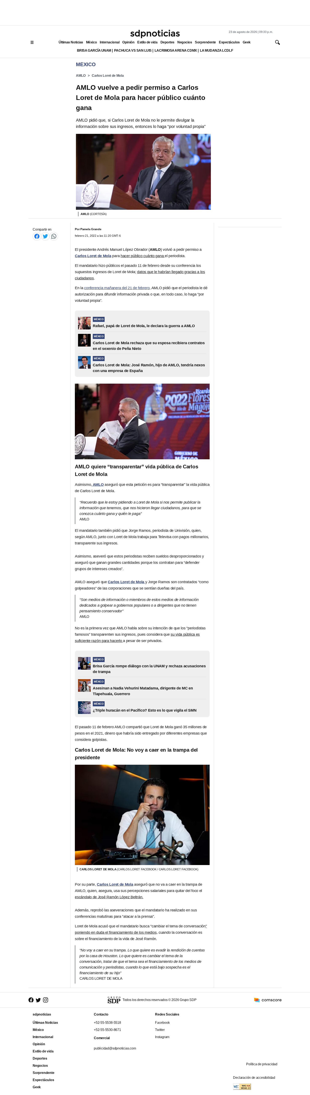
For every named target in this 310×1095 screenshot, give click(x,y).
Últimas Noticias (71, 42)
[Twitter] (45, 236)
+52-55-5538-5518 (107, 1022)
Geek (247, 42)
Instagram (162, 1037)
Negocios (184, 42)
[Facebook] (37, 236)
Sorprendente (205, 42)
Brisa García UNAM (94, 50)
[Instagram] (45, 999)
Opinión (128, 42)
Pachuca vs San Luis (133, 50)
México (91, 42)
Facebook (162, 1022)
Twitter (160, 1030)
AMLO (81, 75)
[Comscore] (268, 999)
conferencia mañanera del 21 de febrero (117, 288)
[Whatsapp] (54, 236)
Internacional (109, 42)
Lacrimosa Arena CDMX (176, 50)
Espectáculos (229, 42)
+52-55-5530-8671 (107, 1030)
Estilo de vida (147, 42)
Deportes (167, 42)
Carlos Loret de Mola (108, 75)
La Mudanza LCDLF (216, 50)
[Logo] (155, 34)
